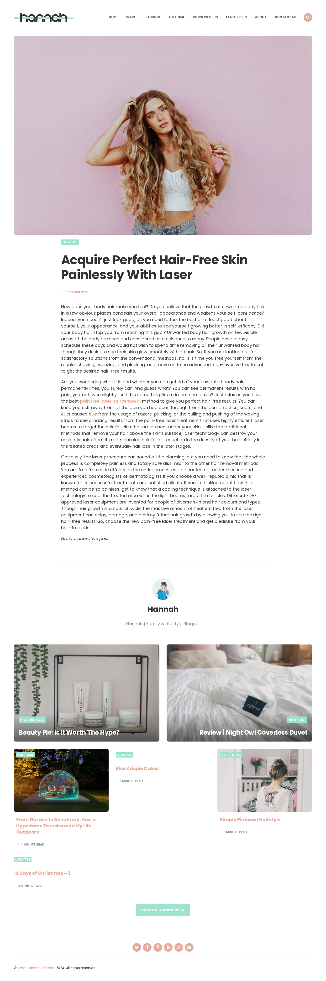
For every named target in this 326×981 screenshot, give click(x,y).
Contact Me (285, 17)
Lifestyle (70, 242)
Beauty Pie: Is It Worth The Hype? (69, 732)
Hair (224, 755)
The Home (176, 17)
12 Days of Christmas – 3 (42, 873)
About (261, 17)
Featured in (236, 17)
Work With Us (205, 17)
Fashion (152, 17)
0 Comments (76, 292)
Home (112, 17)
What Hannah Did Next (36, 967)
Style (236, 755)
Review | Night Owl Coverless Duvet (253, 732)
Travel (131, 17)
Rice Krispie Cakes (137, 768)
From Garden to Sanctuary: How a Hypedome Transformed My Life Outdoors (56, 825)
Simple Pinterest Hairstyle (250, 819)
